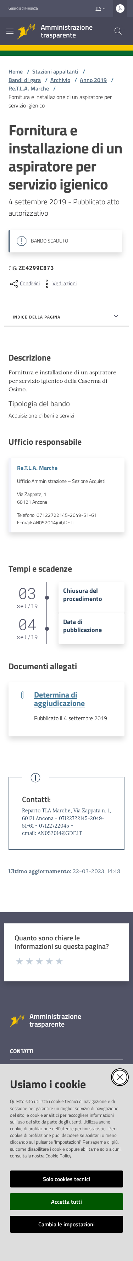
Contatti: (36, 799)
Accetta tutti (66, 1201)
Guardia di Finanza (23, 8)
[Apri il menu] (10, 31)
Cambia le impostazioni (66, 1224)
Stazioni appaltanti (55, 71)
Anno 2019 (93, 80)
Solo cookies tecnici (66, 1179)
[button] (118, 31)
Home (16, 71)
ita (98, 8)
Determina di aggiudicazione (59, 699)
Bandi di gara (25, 80)
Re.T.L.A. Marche (29, 88)
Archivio (60, 80)
